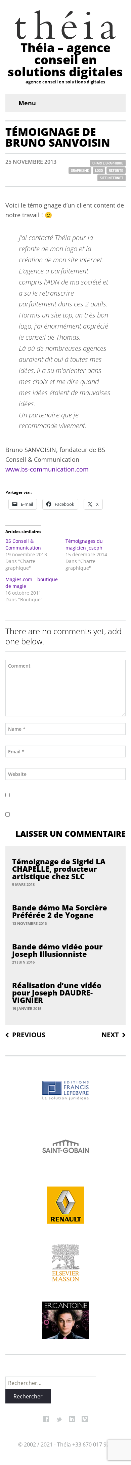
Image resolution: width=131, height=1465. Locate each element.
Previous (28, 1035)
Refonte (116, 170)
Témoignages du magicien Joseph (84, 544)
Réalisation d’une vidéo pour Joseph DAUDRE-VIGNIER (56, 992)
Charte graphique (107, 163)
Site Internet (111, 178)
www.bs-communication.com (47, 469)
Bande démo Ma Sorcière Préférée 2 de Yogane (59, 911)
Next (110, 1035)
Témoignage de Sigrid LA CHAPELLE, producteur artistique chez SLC (58, 869)
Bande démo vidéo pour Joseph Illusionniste (57, 950)
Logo (99, 170)
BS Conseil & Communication (23, 544)
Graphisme (80, 170)
